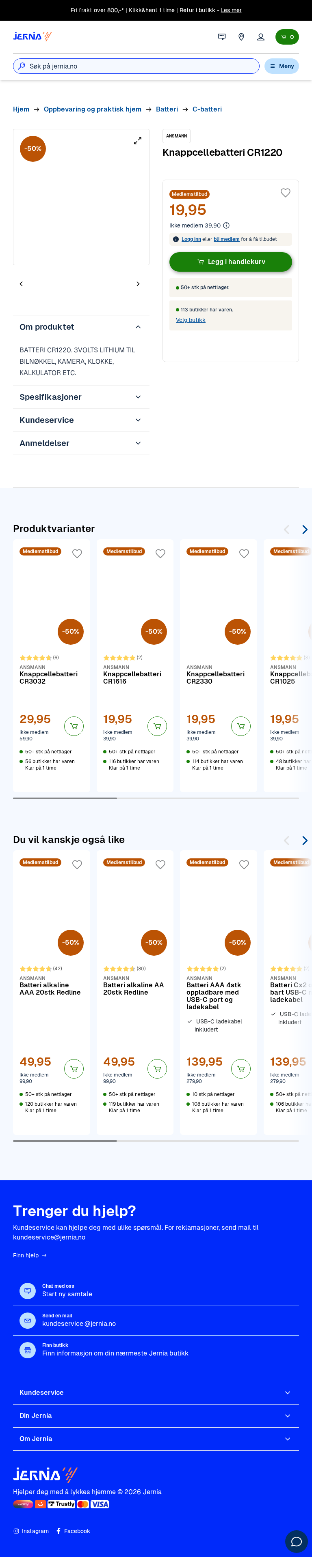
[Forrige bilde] (21, 283)
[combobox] (144, 66)
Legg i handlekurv (236, 262)
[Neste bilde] (138, 283)
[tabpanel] (81, 197)
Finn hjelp (26, 1255)
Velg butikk (191, 320)
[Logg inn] (261, 37)
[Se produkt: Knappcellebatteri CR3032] (51, 665)
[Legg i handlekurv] (74, 726)
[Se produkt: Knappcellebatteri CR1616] (135, 665)
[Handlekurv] (287, 37)
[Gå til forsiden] (32, 37)
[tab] (45, 285)
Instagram (35, 1531)
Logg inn (191, 239)
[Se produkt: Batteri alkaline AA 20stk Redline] (135, 992)
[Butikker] (241, 37)
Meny (286, 66)
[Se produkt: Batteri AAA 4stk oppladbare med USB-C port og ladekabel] (218, 992)
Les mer (231, 10)
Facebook (77, 1531)
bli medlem (227, 239)
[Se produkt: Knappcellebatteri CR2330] (218, 665)
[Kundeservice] (222, 37)
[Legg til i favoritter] (285, 193)
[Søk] (21, 66)
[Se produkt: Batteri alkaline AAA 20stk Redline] (51, 992)
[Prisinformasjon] (226, 225)
